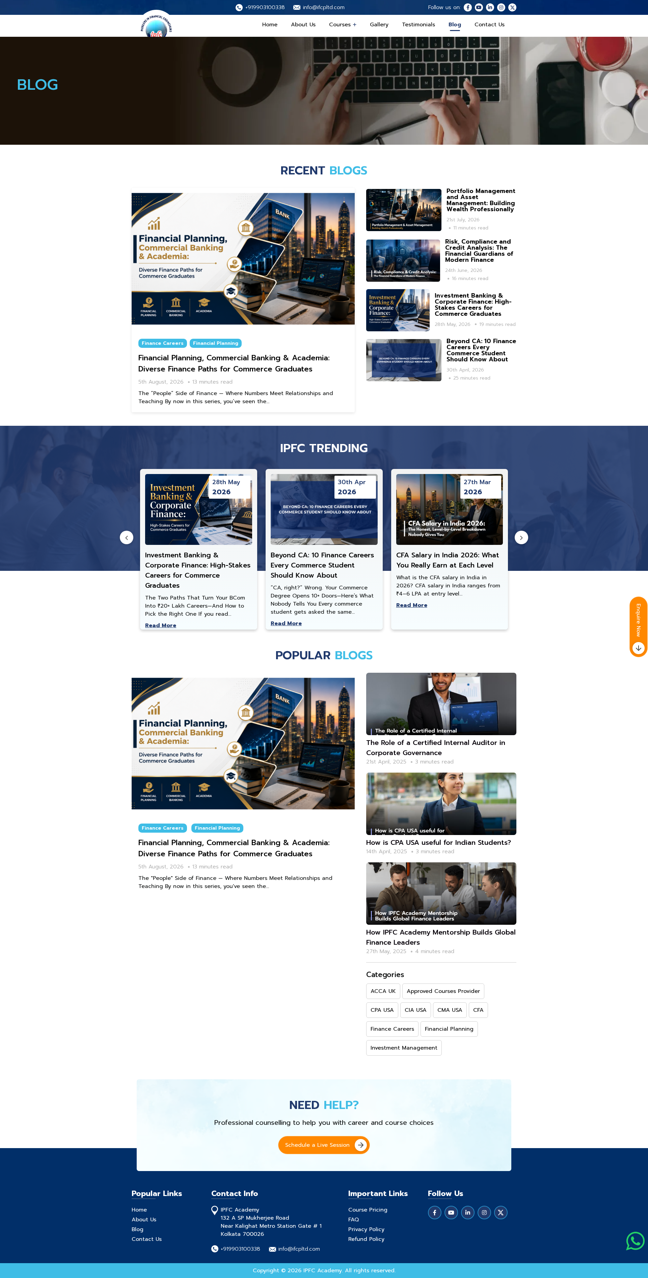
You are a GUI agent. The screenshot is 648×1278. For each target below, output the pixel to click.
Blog (455, 25)
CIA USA (416, 1010)
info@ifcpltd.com (324, 7)
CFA (478, 1010)
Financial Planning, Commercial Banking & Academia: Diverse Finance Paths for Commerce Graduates (234, 363)
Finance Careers (163, 343)
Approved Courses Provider (443, 991)
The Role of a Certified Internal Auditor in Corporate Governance (435, 748)
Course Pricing (367, 1210)
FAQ (353, 1220)
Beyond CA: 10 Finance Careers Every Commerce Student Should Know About (481, 350)
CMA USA (449, 1010)
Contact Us (490, 25)
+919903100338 (265, 7)
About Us (303, 25)
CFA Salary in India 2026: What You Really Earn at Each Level (447, 560)
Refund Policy (366, 1239)
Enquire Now (638, 620)
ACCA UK (383, 991)
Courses (341, 25)
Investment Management (404, 1048)
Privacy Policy (366, 1229)
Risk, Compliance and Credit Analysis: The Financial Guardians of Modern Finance (479, 251)
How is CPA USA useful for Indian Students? (438, 842)
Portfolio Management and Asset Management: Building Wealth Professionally (481, 200)
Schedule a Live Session (317, 1145)
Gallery (379, 25)
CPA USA (382, 1010)
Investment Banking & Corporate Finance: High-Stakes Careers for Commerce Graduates (473, 304)
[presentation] (126, 537)
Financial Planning (215, 343)
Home (269, 25)
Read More (160, 625)
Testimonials (418, 25)
